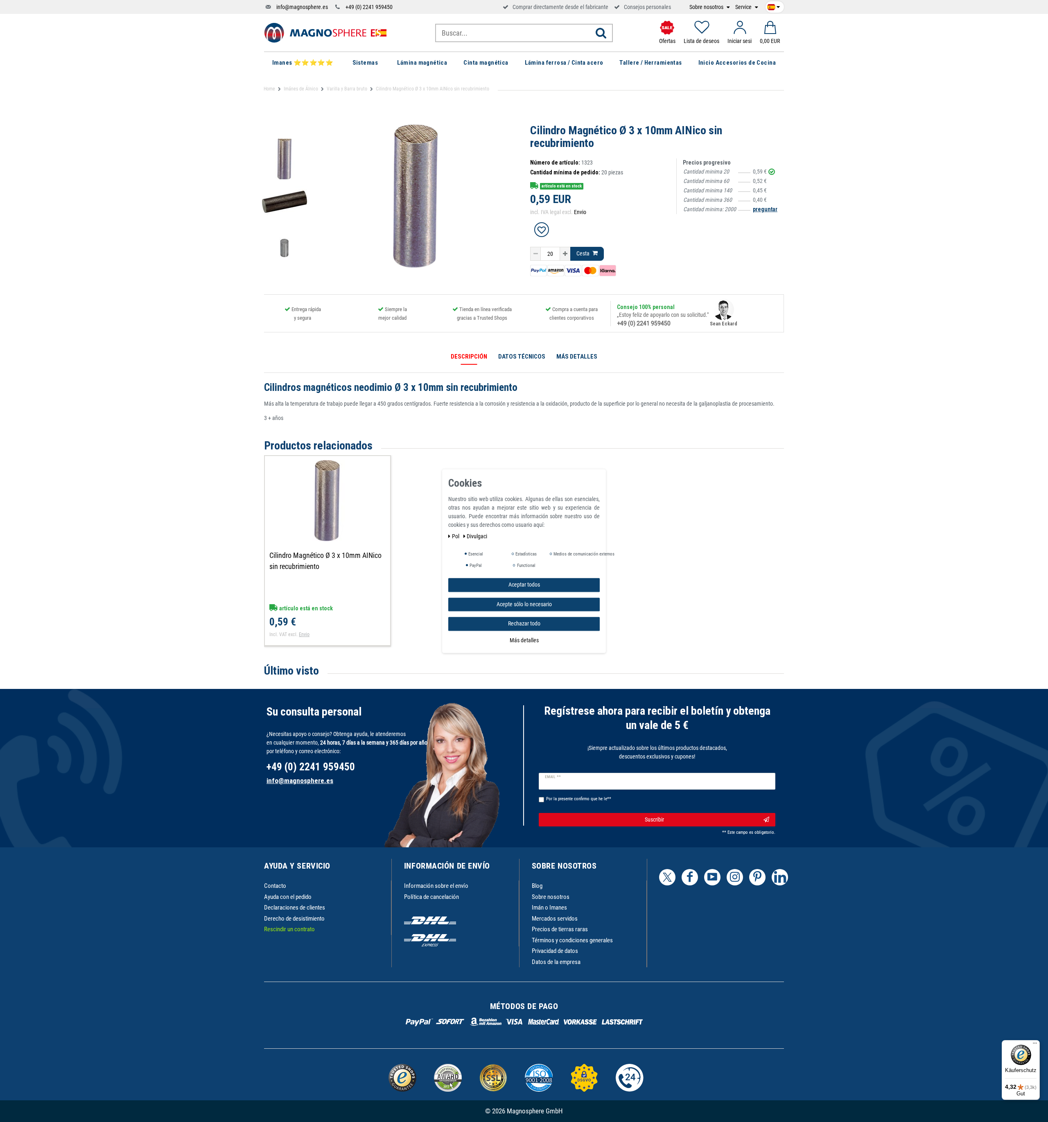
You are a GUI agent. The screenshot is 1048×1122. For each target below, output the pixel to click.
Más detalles (524, 640)
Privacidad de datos (555, 951)
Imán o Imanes (549, 907)
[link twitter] (667, 877)
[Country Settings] (773, 5)
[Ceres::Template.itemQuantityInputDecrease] (535, 253)
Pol (456, 536)
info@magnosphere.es (302, 7)
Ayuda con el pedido (288, 897)
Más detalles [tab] (576, 356)
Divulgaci (477, 536)
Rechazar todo (524, 623)
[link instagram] (735, 877)
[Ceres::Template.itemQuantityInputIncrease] (565, 253)
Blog (537, 885)
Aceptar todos (524, 584)
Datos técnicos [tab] (521, 356)
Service (744, 7)
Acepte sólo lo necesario (524, 604)
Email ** (553, 777)
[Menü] (1035, 1045)
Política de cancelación (431, 897)
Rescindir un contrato (289, 929)
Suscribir (654, 819)
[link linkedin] (780, 877)
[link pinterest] (757, 877)
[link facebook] (690, 877)
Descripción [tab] (469, 356)
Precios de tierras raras (560, 929)
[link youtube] (712, 877)
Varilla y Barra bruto (347, 89)
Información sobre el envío (436, 885)
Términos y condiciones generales (572, 940)
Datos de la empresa (556, 962)
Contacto (275, 885)
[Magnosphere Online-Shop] (325, 32)
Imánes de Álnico (301, 89)
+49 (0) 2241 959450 (369, 7)
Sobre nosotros (707, 7)
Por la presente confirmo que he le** (578, 798)
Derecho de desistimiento (294, 918)
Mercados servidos (555, 918)
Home (269, 89)
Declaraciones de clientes (294, 907)
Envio (580, 212)
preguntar (765, 209)
